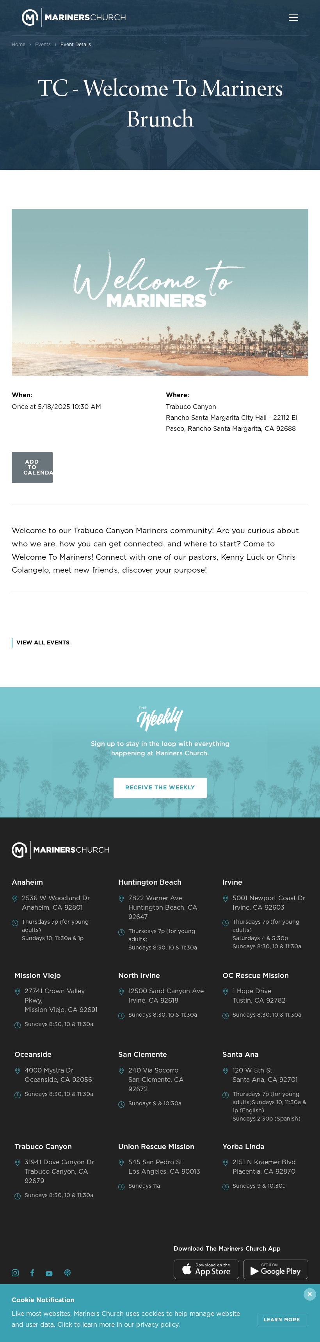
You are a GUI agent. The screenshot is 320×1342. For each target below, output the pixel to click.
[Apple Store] (206, 1269)
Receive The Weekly (160, 788)
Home (18, 44)
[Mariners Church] (74, 17)
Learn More (282, 1319)
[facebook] (32, 1274)
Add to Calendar (38, 467)
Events (43, 44)
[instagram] (15, 1274)
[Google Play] (276, 1269)
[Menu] (293, 17)
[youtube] (49, 1274)
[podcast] (67, 1274)
